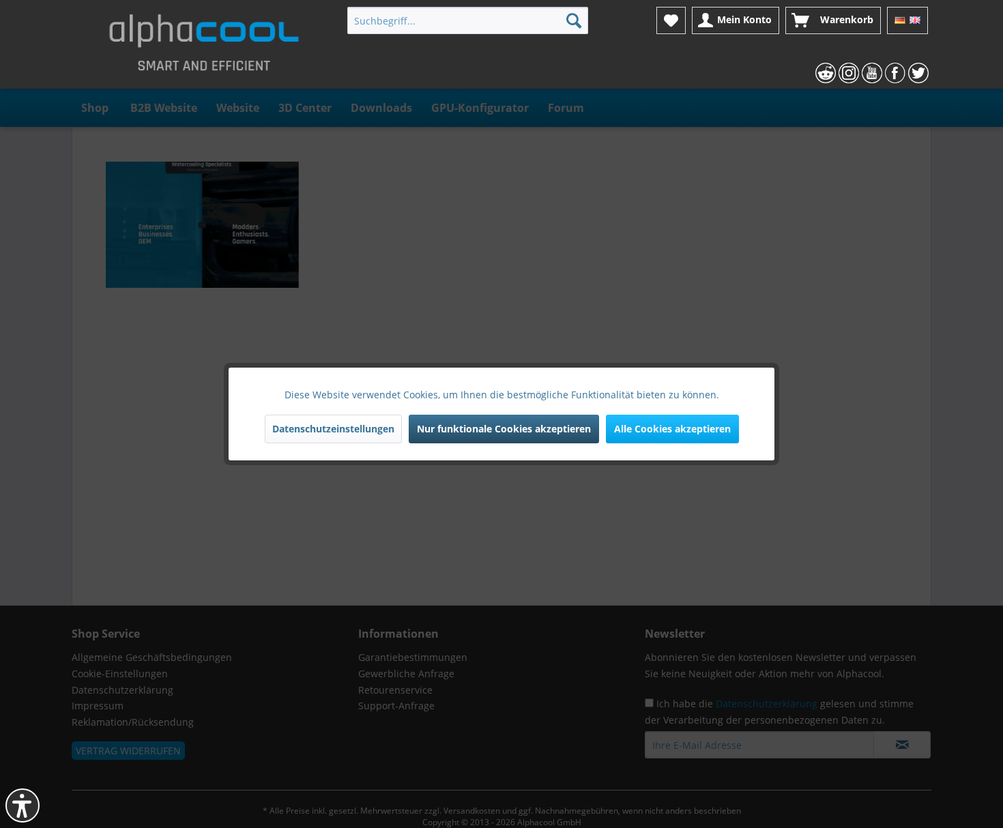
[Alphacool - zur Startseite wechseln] (204, 48)
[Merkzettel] (671, 20)
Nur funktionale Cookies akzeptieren (504, 428)
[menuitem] (467, 20)
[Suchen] (573, 20)
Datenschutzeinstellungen (333, 428)
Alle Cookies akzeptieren (672, 428)
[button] (22, 805)
